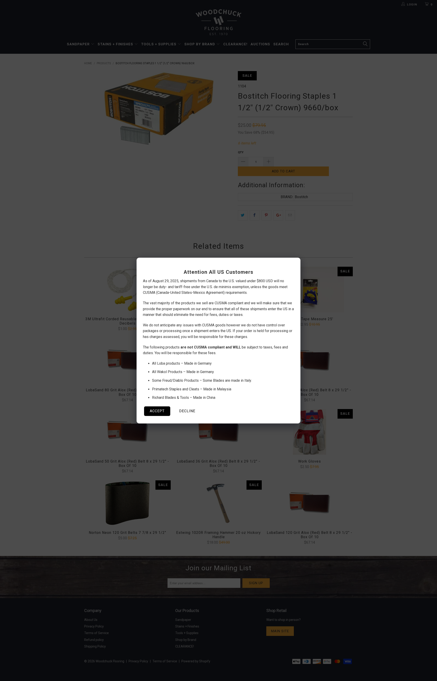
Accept (157, 411)
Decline (187, 411)
